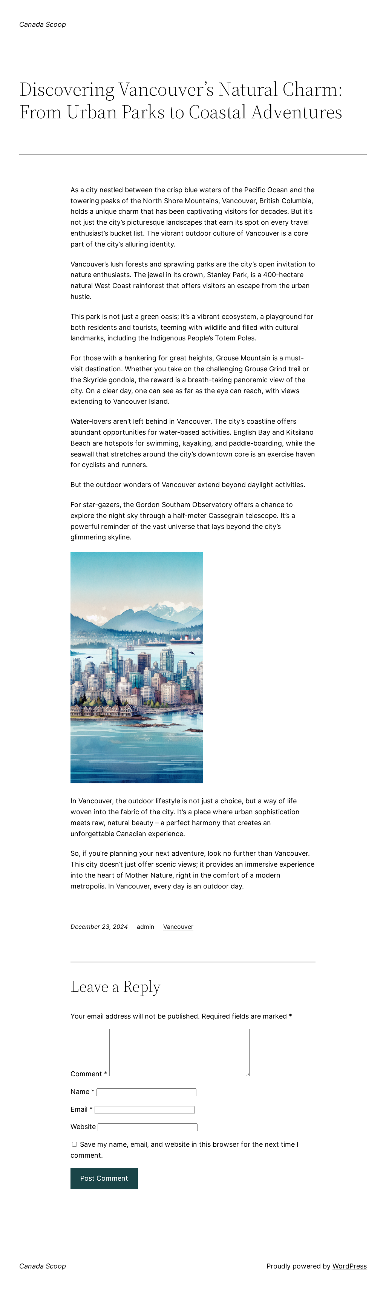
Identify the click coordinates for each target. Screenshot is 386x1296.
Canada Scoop (42, 24)
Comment (88, 1074)
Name (82, 1091)
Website (83, 1127)
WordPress (349, 1266)
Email (81, 1109)
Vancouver (178, 926)
